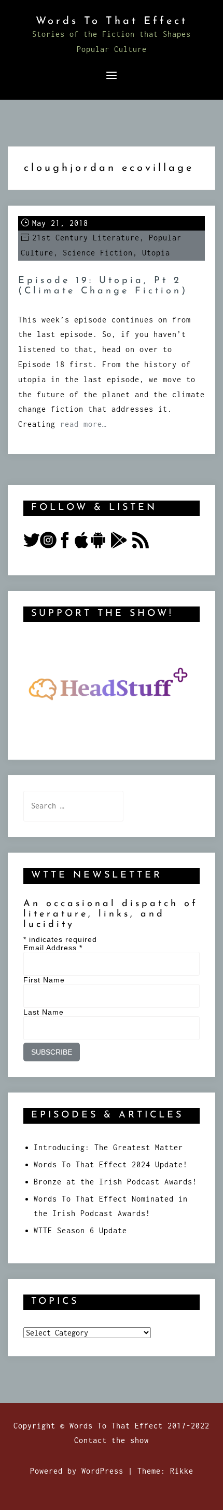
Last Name (43, 1012)
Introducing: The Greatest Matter (108, 1147)
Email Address (52, 947)
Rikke (181, 1470)
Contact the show (111, 1440)
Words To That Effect (112, 21)
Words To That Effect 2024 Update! (111, 1164)
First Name (44, 980)
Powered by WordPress (76, 1470)
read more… (83, 424)
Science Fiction (98, 252)
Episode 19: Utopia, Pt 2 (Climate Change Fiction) (103, 286)
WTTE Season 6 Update (80, 1230)
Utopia (156, 252)
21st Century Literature (86, 237)
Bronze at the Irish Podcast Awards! (115, 1181)
